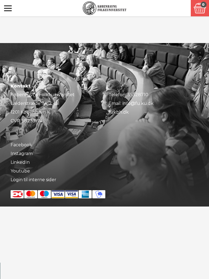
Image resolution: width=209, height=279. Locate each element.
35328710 (137, 94)
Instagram (22, 153)
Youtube (20, 171)
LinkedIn (20, 162)
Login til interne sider (33, 179)
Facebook (21, 144)
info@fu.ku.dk (137, 103)
